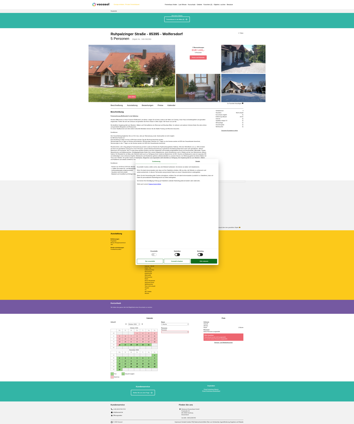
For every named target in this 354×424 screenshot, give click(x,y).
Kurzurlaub (191, 4)
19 (137, 363)
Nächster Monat (142, 324)
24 (125, 366)
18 (131, 363)
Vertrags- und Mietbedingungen (223, 342)
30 (143, 344)
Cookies (188, 422)
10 (125, 361)
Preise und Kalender (198, 57)
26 (119, 344)
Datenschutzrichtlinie (200, 422)
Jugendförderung (225, 422)
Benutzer (230, 4)
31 (148, 344)
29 (137, 344)
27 (125, 344)
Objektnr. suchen (219, 4)
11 (131, 361)
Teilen (241, 33)
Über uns (209, 422)
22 (154, 363)
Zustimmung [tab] (156, 161)
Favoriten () (207, 4)
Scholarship (216, 422)
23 (119, 366)
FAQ (192, 422)
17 (125, 363)
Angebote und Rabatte (236, 422)
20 (143, 363)
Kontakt (184, 422)
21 (148, 363)
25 (131, 366)
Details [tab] (198, 161)
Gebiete (199, 4)
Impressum (178, 422)
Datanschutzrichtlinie (155, 184)
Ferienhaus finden (171, 4)
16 (119, 363)
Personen (164, 330)
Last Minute (182, 4)
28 (131, 344)
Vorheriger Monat (126, 324)
